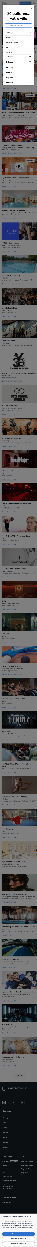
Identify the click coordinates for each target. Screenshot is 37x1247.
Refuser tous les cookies (18, 1238)
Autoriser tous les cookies (18, 1234)
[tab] (18, 42)
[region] (18, 1230)
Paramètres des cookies (18, 1243)
